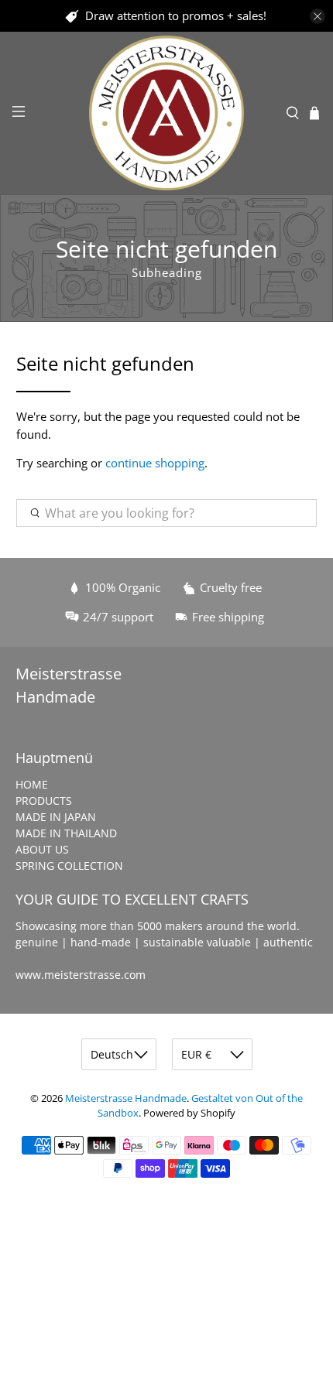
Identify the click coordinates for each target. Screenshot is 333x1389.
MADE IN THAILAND (66, 833)
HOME (31, 784)
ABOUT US (42, 849)
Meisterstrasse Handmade (126, 1098)
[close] (317, 16)
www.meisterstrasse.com (80, 974)
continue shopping (154, 462)
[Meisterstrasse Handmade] (167, 113)
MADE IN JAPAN (55, 816)
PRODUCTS (43, 800)
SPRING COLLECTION (69, 865)
